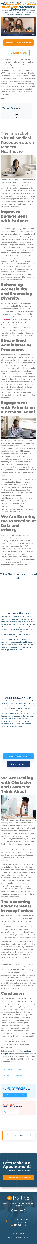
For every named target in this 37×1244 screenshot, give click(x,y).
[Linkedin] (25, 1210)
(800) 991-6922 (25, 1170)
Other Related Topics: (14, 1069)
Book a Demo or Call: (14, 1170)
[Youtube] (21, 1210)
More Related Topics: (14, 1075)
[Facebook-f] (11, 1210)
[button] (29, 108)
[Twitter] (16, 1210)
